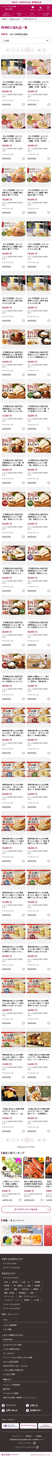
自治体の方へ (36, 1410)
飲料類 (37, 1286)
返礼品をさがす (19, 14)
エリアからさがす (10, 1263)
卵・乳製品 (18, 1286)
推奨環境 (28, 1436)
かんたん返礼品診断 (10, 1362)
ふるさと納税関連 (10, 1325)
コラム (5, 1320)
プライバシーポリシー (25, 1443)
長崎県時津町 (6, 104)
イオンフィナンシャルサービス (25, 1447)
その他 (36, 1300)
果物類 (37, 1282)
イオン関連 (7, 1329)
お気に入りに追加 (20, 1200)
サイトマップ (16, 1436)
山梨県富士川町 (7, 1200)
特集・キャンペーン (32, 14)
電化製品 (22, 1293)
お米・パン (26, 1282)
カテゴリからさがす (10, 1278)
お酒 (28, 1286)
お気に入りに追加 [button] (23, 104)
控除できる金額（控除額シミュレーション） (20, 1398)
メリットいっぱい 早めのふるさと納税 (17, 1357)
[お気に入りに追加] (23, 104)
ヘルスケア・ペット (11, 1300)
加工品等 (25, 1289)
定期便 (26, 1300)
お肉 (6, 1282)
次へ (44, 50)
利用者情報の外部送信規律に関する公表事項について (27, 1439)
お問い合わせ (12, 1410)
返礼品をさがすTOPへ (27, 1147)
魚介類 (14, 1282)
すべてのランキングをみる (26, 1209)
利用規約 (39, 1436)
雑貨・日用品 (9, 1293)
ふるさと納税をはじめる (45, 14)
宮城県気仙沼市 (29, 1200)
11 (39, 50)
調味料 (35, 1289)
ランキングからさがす (11, 1304)
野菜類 (6, 1286)
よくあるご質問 (9, 1374)
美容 (32, 1293)
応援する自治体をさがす (6, 14)
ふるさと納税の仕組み (11, 1349)
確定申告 (6, 1389)
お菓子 (6, 1289)
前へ (8, 50)
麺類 (15, 1289)
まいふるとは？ (9, 1353)
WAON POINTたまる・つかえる (15, 1366)
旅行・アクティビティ (27, 1296)
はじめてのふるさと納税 (12, 1345)
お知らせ (34, 1405)
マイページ (11, 1405)
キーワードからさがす (11, 1268)
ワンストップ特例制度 (11, 1385)
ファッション (9, 1296)
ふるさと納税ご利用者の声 (13, 1370)
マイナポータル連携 (10, 1393)
